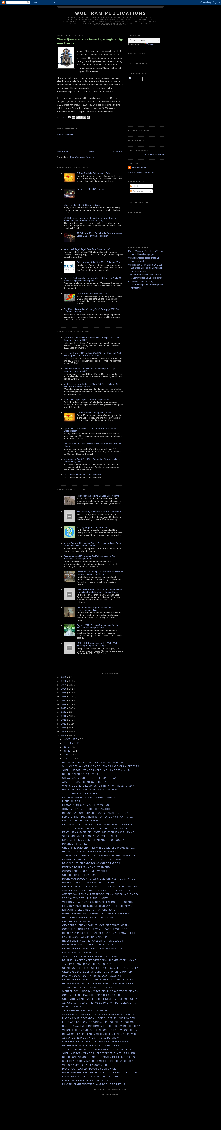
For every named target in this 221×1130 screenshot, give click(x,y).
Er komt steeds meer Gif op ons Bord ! (89, 910)
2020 (64, 689)
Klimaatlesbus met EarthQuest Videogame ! (92, 859)
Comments (137, 191)
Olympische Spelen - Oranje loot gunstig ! (92, 948)
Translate (150, 44)
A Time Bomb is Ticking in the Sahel (94, 173)
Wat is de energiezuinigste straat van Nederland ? (98, 786)
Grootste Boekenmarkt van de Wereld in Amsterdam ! (100, 848)
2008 (64, 735)
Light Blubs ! (71, 801)
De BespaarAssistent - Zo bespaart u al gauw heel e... (100, 933)
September (72, 743)
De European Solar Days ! (80, 774)
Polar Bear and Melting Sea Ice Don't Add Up (98, 496)
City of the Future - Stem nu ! (83, 820)
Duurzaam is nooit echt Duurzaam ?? (87, 944)
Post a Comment (65, 134)
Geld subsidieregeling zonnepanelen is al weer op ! (98, 983)
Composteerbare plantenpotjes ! (86, 1080)
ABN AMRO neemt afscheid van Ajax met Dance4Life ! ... (99, 1014)
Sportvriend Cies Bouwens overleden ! (89, 836)
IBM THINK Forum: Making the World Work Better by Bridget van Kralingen (97, 644)
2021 (64, 685)
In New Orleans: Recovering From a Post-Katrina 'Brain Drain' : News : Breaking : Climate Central (93, 544)
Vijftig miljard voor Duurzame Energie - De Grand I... (99, 902)
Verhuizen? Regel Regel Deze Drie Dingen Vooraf (87, 249)
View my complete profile (142, 172)
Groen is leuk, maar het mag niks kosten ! (92, 995)
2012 (64, 720)
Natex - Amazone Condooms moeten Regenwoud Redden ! (101, 1026)
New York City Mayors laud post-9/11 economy (99, 511)
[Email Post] (69, 117)
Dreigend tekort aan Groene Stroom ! (89, 883)
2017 (64, 700)
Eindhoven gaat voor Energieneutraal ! (90, 797)
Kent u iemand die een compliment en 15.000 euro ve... (99, 832)
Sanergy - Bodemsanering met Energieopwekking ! (97, 1061)
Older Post (118, 151)
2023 (64, 677)
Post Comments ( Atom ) (82, 157)
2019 (64, 692)
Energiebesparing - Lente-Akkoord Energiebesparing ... (101, 914)
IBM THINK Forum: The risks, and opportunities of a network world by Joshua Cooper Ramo (99, 590)
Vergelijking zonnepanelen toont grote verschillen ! (100, 1030)
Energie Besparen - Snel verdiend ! (86, 867)
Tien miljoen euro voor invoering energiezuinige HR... (100, 855)
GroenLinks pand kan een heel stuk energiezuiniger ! (99, 999)
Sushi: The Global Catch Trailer (91, 189)
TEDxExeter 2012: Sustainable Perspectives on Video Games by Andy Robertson (99, 234)
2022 (64, 681)
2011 (64, 724)
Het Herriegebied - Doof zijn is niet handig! (92, 762)
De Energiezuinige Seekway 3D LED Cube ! (90, 1045)
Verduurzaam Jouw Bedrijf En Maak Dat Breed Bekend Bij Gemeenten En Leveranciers (145, 268)
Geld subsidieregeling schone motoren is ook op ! (97, 972)
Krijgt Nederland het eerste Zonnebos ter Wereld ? (99, 824)
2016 (64, 704)
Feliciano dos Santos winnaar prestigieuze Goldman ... (101, 1022)
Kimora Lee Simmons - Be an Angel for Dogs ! (93, 840)
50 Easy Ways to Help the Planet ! (93, 527)
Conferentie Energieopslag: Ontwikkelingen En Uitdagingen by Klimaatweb (145, 284)
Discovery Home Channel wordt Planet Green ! (95, 813)
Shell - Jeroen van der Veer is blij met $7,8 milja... (97, 770)
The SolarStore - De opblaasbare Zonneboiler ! (95, 828)
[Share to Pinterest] (88, 117)
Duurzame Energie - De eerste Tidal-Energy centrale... (100, 1072)
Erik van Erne (139, 167)
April (68, 758)
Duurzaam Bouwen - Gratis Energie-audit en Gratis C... (100, 879)
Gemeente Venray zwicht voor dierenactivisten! (96, 925)
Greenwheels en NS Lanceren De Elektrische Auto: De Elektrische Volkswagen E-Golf (89, 557)
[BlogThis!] (77, 117)
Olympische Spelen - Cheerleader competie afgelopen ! (101, 968)
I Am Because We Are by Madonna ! (85, 937)
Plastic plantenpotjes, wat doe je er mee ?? (93, 1084)
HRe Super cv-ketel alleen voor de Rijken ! (92, 790)
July (67, 747)
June (67, 751)
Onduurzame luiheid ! (77, 921)
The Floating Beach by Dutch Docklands (82, 475)
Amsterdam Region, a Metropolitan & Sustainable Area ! (101, 894)
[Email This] (73, 117)
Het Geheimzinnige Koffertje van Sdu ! (89, 917)
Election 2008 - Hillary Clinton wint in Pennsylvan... (98, 906)
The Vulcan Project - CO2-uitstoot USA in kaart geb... (99, 1049)
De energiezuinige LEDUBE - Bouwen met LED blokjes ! (99, 1057)
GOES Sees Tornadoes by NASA (92, 293)
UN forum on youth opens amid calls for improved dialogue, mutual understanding (100, 573)
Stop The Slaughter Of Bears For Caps (82, 205)
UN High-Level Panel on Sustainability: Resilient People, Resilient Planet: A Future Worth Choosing (90, 219)
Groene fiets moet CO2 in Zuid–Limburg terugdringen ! (100, 886)
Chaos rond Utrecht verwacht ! (84, 871)
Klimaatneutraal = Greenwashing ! (86, 805)
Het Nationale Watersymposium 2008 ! (88, 851)
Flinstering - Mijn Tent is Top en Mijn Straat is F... (97, 817)
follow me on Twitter (154, 154)
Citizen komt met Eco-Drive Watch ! (86, 809)
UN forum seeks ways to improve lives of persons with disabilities (96, 608)
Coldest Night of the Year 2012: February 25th (98, 262)
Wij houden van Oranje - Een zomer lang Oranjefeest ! (100, 766)
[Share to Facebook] (84, 117)
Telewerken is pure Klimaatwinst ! (86, 1010)
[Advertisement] (76, 143)
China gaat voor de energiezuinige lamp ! (91, 778)
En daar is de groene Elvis (81, 952)
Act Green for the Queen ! (80, 793)
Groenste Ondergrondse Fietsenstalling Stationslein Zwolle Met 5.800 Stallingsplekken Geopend (93, 279)
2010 (64, 727)
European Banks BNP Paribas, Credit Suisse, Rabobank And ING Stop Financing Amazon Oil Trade (92, 354)
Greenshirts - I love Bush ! (81, 875)
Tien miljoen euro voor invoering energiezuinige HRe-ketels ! (90, 41)
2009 (64, 731)
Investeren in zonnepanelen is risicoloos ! (92, 941)
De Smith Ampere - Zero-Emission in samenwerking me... (100, 960)
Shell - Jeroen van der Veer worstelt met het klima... (100, 1053)
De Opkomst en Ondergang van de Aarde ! (91, 863)
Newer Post (62, 151)
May (67, 755)
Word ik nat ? (71, 1007)
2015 (64, 708)
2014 (64, 712)
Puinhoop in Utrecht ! (77, 844)
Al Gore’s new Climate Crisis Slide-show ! (91, 1038)
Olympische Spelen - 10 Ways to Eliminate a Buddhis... (99, 979)
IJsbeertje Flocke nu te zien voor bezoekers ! (95, 1042)
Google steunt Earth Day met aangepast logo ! (95, 929)
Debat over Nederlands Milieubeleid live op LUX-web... (100, 1034)
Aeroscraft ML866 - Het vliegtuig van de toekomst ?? (99, 1003)
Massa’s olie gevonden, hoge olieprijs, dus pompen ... (100, 1018)
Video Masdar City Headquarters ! (86, 1065)
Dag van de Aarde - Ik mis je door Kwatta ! (91, 976)
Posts (135, 186)
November (71, 739)
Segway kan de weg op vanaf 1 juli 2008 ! (90, 956)
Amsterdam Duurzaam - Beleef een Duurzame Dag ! (97, 890)
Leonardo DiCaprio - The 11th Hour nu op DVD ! (94, 1076)
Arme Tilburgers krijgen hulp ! (84, 782)
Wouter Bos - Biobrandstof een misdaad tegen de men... (101, 991)
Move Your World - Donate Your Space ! (89, 1069)
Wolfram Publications (110, 13)
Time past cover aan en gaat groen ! (87, 964)
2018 (64, 696)
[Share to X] (81, 117)
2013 (64, 716)
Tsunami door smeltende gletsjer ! (87, 987)
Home (91, 151)
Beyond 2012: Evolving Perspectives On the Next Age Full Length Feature (97, 626)
